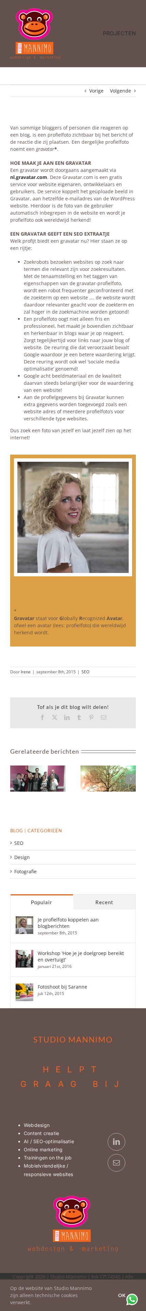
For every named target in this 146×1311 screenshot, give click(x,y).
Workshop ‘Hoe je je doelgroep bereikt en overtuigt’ (81, 956)
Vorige (96, 90)
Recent (104, 902)
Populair (41, 902)
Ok (122, 1295)
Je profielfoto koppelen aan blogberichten (68, 922)
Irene (26, 672)
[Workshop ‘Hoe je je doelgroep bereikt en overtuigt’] (24, 953)
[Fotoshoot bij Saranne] (24, 987)
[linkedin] (116, 1142)
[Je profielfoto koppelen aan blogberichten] (24, 920)
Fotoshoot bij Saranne (62, 987)
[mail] (116, 1163)
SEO (85, 672)
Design (22, 857)
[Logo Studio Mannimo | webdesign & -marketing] (35, 9)
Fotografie (25, 871)
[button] (15, 779)
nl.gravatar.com (28, 177)
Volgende (120, 90)
